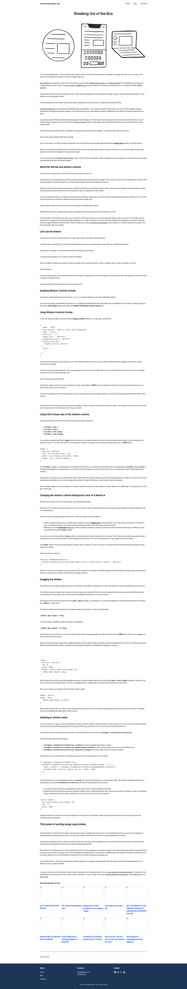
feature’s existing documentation (116, 874)
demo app (136, 874)
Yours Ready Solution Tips (50, 4)
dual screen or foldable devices (76, 85)
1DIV (57, 244)
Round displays (45, 83)
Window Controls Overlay (65, 158)
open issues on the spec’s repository (120, 872)
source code (44, 877)
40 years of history (80, 122)
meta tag (66, 528)
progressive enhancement (98, 223)
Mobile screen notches (97, 83)
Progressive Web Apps (47, 109)
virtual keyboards (114, 83)
